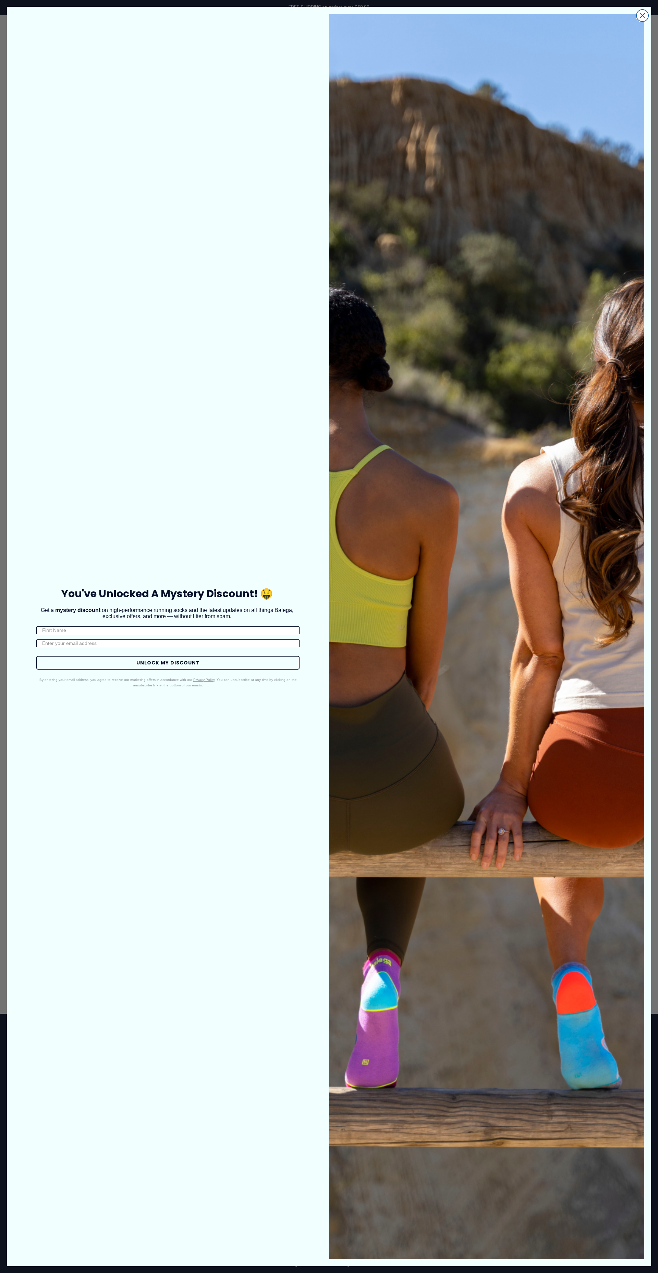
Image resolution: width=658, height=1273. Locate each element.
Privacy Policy (204, 680)
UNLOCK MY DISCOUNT (168, 662)
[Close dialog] (642, 16)
